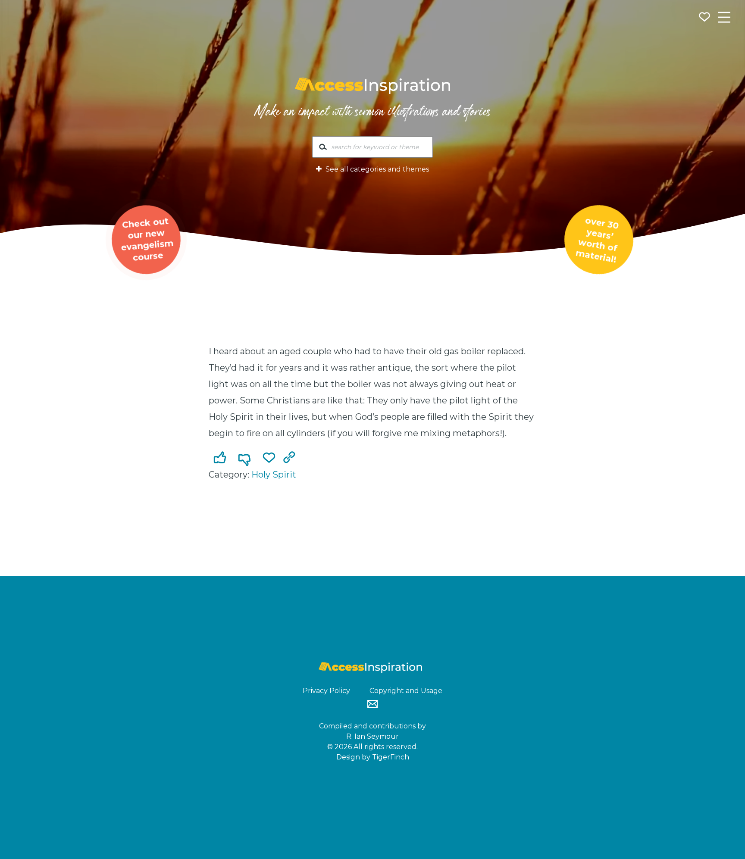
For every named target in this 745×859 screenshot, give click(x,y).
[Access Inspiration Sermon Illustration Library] (372, 86)
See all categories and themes (376, 169)
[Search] (322, 149)
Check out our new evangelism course (147, 239)
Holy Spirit (273, 474)
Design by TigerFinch (372, 757)
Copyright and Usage (405, 691)
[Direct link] (291, 458)
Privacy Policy (326, 691)
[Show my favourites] (705, 18)
